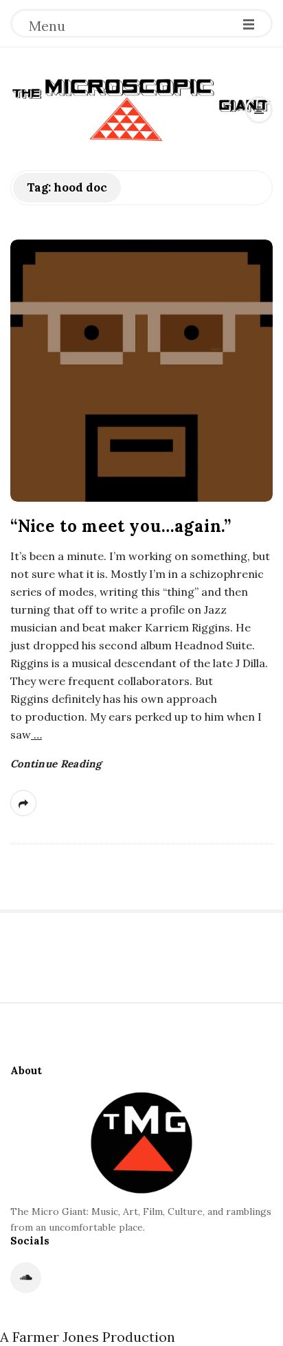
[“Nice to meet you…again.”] (141, 371)
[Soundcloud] (25, 1277)
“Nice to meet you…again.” (120, 526)
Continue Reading (56, 763)
